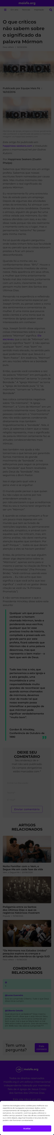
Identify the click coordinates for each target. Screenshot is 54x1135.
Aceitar (27, 1128)
